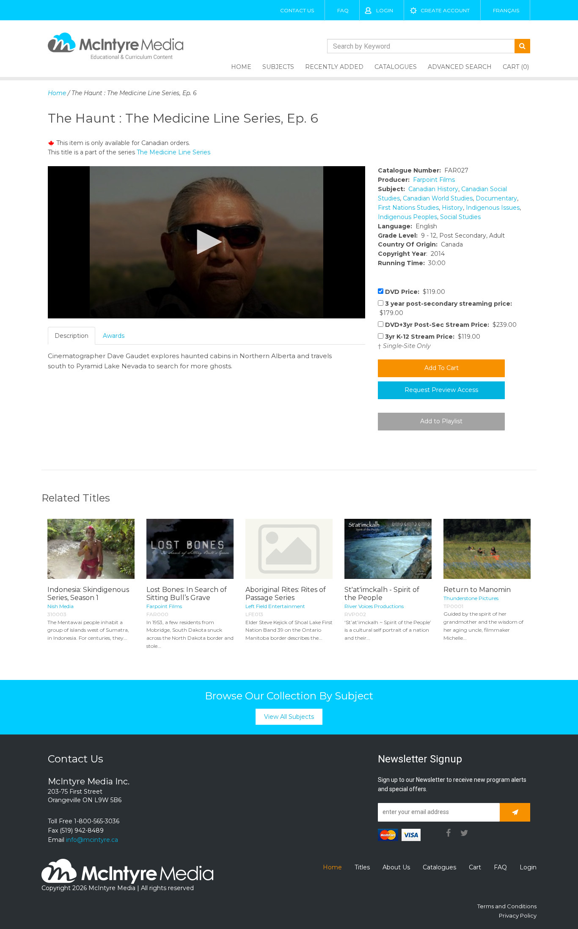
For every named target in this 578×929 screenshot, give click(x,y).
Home (241, 67)
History (452, 207)
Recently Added (334, 67)
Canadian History (433, 189)
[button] (206, 241)
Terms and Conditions (507, 906)
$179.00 (445, 308)
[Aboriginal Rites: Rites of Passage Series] (289, 549)
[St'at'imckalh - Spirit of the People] (388, 549)
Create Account (445, 10)
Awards (113, 336)
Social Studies (460, 217)
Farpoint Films (434, 180)
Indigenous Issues (493, 207)
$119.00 (415, 292)
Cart (475, 867)
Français (506, 10)
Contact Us (297, 10)
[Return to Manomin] (487, 549)
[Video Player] (206, 242)
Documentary (496, 198)
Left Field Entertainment (275, 606)
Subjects (278, 67)
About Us (396, 867)
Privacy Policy (518, 915)
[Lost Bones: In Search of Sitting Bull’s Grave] (190, 549)
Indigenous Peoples (407, 217)
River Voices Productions (374, 606)
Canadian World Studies (438, 198)
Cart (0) (516, 67)
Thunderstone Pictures (470, 598)
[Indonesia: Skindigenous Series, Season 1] (91, 549)
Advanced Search (460, 67)
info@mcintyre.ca (92, 840)
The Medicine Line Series (173, 152)
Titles (362, 867)
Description (71, 336)
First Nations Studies (408, 207)
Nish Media (60, 606)
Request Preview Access (441, 390)
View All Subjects (289, 717)
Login (384, 10)
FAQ (343, 10)
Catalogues (395, 67)
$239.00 (451, 325)
